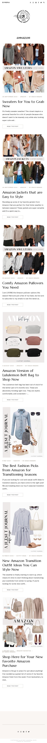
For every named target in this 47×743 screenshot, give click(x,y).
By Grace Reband (35, 96)
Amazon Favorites (24, 650)
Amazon (23, 96)
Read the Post (12, 126)
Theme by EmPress (23, 741)
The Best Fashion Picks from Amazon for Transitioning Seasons (20, 470)
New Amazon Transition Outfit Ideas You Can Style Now (21, 565)
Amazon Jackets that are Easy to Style (22, 194)
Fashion (17, 460)
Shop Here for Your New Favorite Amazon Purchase (22, 661)
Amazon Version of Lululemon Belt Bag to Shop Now (20, 375)
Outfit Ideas (21, 555)
